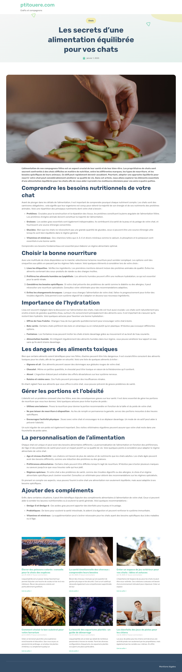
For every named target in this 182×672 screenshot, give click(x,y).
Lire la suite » (26, 591)
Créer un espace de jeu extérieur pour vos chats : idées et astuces (138, 571)
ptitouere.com (37, 5)
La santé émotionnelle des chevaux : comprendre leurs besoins (89, 571)
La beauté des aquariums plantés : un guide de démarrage (90, 631)
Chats (91, 21)
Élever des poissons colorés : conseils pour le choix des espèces (42, 571)
